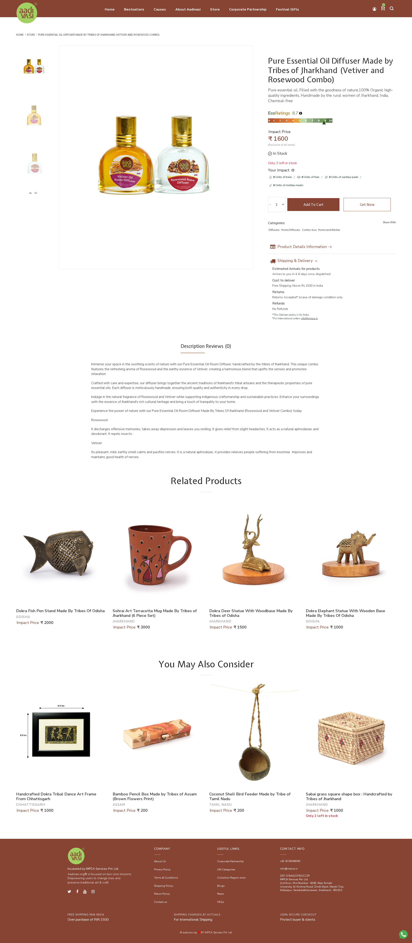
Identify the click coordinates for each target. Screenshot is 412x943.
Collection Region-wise (231, 877)
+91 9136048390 (290, 861)
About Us (160, 861)
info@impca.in (309, 318)
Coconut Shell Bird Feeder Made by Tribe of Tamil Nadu (250, 796)
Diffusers (274, 230)
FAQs (220, 902)
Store (31, 35)
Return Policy (162, 894)
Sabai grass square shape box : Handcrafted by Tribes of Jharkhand (349, 796)
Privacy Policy (162, 869)
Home (20, 35)
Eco (279, 113)
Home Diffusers (290, 230)
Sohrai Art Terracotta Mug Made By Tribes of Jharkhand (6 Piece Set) (155, 613)
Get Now (367, 204)
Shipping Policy (163, 886)
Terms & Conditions (166, 877)
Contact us (160, 902)
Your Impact (278, 170)
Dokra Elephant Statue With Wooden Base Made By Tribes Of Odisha (345, 613)
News (220, 894)
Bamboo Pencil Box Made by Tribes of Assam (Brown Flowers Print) (155, 796)
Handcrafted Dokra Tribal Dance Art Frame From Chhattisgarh (56, 796)
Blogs (221, 886)
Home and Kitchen (329, 230)
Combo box (309, 230)
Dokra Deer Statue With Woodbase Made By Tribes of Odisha (251, 613)
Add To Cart (313, 204)
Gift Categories (226, 869)
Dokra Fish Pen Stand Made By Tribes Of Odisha (60, 611)
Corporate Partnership (230, 861)
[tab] (193, 348)
